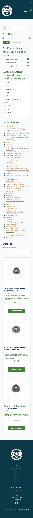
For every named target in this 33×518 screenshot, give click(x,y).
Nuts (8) (11, 162)
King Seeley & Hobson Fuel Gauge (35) (18, 186)
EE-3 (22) (8, 144)
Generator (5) (10, 173)
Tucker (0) (9, 237)
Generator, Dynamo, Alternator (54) (17, 175)
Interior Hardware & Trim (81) (15, 184)
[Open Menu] (25, 11)
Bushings (12, 295)
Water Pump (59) (11, 224)
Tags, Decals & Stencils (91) (14, 212)
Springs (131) (10, 203)
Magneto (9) (10, 193)
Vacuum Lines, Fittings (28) (14, 223)
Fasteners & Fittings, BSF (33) (15, 157)
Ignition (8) (9, 181)
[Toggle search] (31, 2)
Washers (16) (13, 166)
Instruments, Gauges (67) (14, 182)
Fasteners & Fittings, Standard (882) (17, 170)
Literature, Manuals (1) (13, 190)
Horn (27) (9, 177)
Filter (6, 42)
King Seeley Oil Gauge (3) (14, 188)
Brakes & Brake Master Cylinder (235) (17, 133)
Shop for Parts (16, 468)
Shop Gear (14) (10, 232)
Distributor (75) (10, 141)
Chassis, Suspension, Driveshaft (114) (17, 137)
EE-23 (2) (8, 142)
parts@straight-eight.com (16, 491)
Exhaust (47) (10, 150)
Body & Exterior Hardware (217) (15, 130)
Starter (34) (9, 204)
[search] (5, 28)
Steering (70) (10, 206)
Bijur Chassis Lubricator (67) (15, 128)
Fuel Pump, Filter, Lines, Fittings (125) (18, 172)
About (17, 470)
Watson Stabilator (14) (13, 226)
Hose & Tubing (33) (12, 179)
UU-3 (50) (9, 219)
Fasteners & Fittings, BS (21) (14, 155)
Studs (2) (11, 164)
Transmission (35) (11, 215)
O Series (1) (9, 195)
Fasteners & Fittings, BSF (16, 298)
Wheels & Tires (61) (12, 228)
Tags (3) (8, 210)
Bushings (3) (13, 161)
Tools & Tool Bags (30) (12, 213)
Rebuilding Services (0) (13, 197)
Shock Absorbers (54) (12, 199)
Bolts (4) (11, 159)
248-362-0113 (16, 492)
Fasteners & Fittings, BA (15, 297)
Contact (16, 476)
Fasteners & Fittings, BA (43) (15, 153)
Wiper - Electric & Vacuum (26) (15, 230)
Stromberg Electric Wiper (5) (15, 208)
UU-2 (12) (8, 217)
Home (16, 465)
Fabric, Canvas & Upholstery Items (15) (18, 151)
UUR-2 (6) (9, 221)
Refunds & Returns (16, 481)
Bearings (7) (9, 126)
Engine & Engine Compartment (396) (18, 148)
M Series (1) (9, 192)
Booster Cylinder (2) (12, 131)
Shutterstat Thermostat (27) (15, 201)
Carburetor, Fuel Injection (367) (16, 135)
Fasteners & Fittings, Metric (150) (16, 168)
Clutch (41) (9, 139)
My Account (16, 478)
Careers (16, 473)
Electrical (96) (10, 146)
